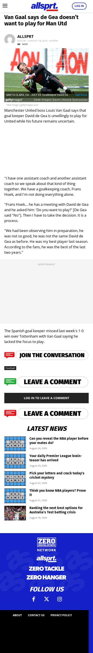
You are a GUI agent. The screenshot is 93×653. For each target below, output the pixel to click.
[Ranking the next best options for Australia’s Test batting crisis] (15, 513)
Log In (79, 6)
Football (10, 368)
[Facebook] (33, 599)
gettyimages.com (29, 104)
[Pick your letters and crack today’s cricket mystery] (15, 478)
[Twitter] (46, 599)
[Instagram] (59, 599)
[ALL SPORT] (44, 6)
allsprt (25, 36)
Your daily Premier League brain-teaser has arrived (55, 458)
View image (12, 104)
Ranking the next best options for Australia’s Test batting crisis (56, 510)
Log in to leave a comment (46, 398)
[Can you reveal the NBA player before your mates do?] (15, 443)
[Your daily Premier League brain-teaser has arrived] (15, 461)
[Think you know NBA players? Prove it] (15, 495)
